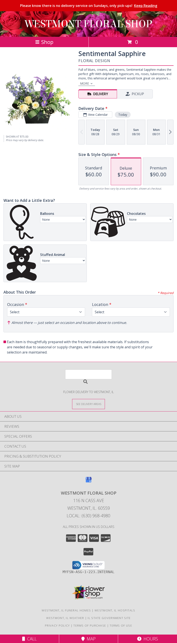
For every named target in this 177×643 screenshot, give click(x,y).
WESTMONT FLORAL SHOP (88, 24)
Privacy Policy (57, 625)
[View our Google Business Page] (88, 481)
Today (122, 115)
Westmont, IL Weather (65, 618)
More (84, 83)
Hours (149, 639)
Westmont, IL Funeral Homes (66, 610)
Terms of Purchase (89, 625)
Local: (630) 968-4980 (88, 516)
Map (90, 639)
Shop (47, 41)
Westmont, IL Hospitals (115, 610)
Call (31, 639)
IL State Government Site (109, 618)
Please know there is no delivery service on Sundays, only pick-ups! (88, 5)
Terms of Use (121, 625)
